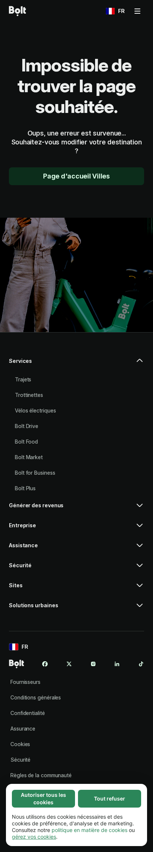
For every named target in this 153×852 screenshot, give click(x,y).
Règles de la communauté (41, 775)
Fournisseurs (25, 682)
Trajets (23, 379)
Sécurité (20, 759)
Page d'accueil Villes (76, 176)
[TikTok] (141, 664)
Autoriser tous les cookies (43, 798)
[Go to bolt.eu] (17, 11)
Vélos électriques (35, 410)
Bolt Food (26, 441)
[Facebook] (45, 664)
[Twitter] (69, 664)
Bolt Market (29, 457)
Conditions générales (35, 697)
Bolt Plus (25, 488)
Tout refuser (109, 798)
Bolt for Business (35, 473)
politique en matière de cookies (89, 830)
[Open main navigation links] (137, 11)
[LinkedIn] (117, 664)
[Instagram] (93, 664)
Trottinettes (29, 395)
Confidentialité (27, 713)
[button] (76, 364)
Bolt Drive (26, 426)
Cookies (20, 744)
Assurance (22, 728)
